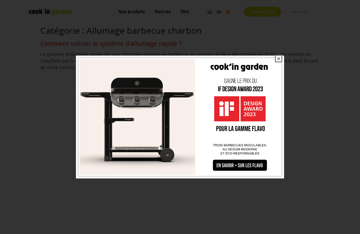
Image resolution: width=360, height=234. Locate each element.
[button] (279, 59)
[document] (180, 117)
